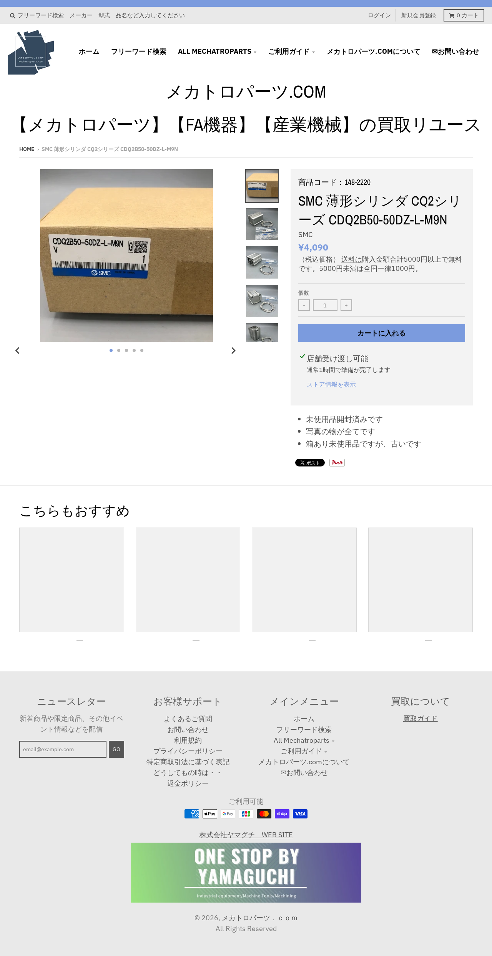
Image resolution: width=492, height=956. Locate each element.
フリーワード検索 (304, 729)
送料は (351, 259)
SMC (305, 234)
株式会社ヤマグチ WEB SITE (246, 834)
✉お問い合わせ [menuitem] (455, 51)
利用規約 (188, 740)
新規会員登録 (418, 15)
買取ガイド (420, 718)
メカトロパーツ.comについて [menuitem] (374, 51)
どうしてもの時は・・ (188, 772)
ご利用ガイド (301, 751)
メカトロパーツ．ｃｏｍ (260, 917)
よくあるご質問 (188, 718)
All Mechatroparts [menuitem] (214, 51)
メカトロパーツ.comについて (304, 761)
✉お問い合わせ (304, 772)
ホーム (304, 718)
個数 (303, 292)
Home (27, 149)
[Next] (232, 350)
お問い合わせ (188, 729)
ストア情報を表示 (331, 384)
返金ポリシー (188, 783)
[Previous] (18, 350)
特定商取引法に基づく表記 (187, 761)
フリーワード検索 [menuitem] (138, 51)
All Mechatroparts (301, 740)
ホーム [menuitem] (89, 51)
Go (116, 749)
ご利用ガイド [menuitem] (289, 51)
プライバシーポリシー (188, 751)
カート (468, 15)
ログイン (379, 15)
